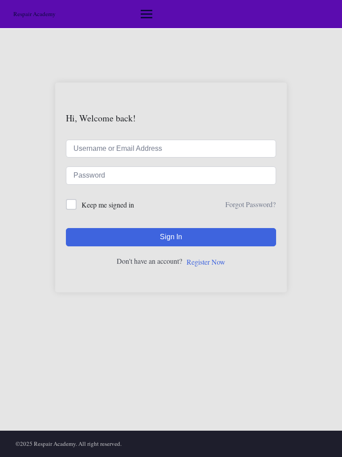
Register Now (206, 261)
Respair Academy (34, 14)
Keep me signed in (107, 204)
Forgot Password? (250, 204)
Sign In (171, 237)
